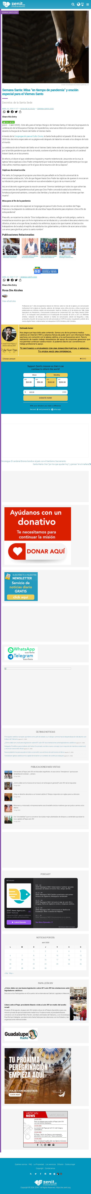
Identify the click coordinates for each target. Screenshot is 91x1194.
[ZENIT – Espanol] (25, 4)
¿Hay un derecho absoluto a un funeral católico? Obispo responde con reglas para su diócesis (46, 794)
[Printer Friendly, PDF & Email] (8, 122)
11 (69, 955)
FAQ (30, 1164)
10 (57, 955)
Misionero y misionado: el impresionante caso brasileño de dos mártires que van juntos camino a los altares (49, 807)
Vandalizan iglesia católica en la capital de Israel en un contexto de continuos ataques (34, 756)
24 (57, 964)
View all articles (9, 301)
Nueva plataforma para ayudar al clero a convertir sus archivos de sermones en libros (34, 752)
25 (69, 964)
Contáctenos (50, 1168)
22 (34, 964)
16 (45, 960)
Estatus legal (70, 1164)
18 (69, 960)
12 (81, 955)
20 (10, 964)
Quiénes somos (21, 1164)
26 (81, 964)
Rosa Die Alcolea (27, 109)
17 (57, 960)
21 (22, 964)
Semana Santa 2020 (10, 12)
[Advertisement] (45, 442)
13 (10, 960)
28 (22, 968)
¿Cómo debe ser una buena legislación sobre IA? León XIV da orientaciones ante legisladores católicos (40, 743)
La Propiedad (39, 1164)
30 (45, 968)
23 (45, 964)
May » (11, 973)
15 (34, 960)
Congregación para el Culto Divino (28, 136)
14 (22, 960)
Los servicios (51, 1164)
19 (81, 960)
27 (10, 968)
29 (34, 968)
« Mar (6, 973)
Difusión (60, 1164)
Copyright (39, 1168)
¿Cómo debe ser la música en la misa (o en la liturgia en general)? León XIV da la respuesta (45, 783)
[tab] (35, 1114)
